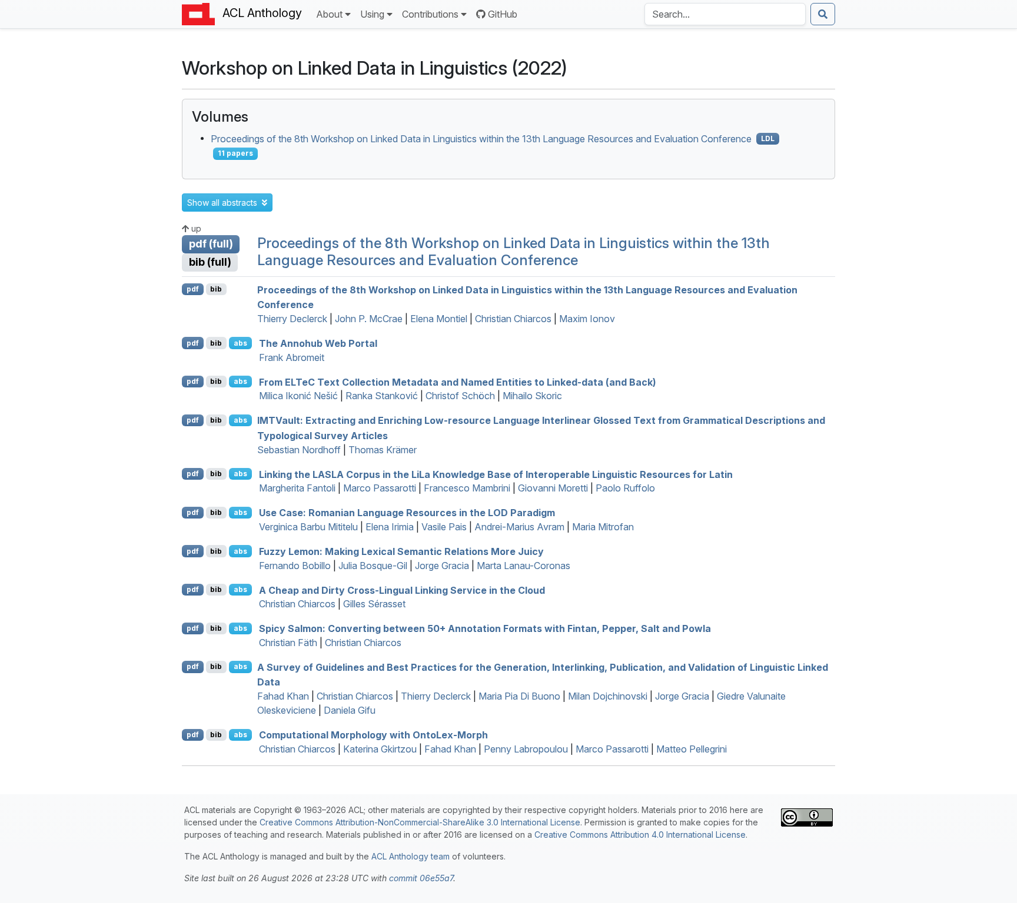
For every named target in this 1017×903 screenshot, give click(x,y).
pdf (193, 289)
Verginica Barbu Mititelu (308, 527)
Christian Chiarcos (513, 319)
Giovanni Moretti (553, 488)
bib (216, 289)
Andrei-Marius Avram (519, 527)
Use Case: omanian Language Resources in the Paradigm (407, 513)
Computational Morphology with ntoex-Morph (373, 735)
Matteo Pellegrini (691, 749)
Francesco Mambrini (467, 488)
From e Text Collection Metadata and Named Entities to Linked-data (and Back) (457, 381)
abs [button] (240, 343)
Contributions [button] (430, 14)
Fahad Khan (283, 696)
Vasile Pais (444, 527)
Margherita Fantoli (297, 488)
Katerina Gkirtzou (380, 749)
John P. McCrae (369, 319)
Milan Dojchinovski (607, 696)
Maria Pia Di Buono (519, 696)
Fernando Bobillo (295, 565)
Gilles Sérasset (374, 604)
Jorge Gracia (442, 565)
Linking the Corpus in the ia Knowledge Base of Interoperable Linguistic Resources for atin (496, 474)
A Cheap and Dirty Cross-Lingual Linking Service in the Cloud (402, 590)
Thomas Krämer (382, 450)
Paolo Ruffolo (625, 488)
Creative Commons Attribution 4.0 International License (640, 835)
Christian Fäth (288, 642)
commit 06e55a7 (421, 878)
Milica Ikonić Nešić (298, 396)
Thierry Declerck (292, 319)
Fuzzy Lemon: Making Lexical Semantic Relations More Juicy (401, 551)
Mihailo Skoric (532, 396)
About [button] (329, 14)
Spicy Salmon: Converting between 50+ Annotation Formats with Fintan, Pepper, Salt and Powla (485, 628)
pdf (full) (211, 244)
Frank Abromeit (291, 357)
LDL (768, 138)
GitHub (502, 14)
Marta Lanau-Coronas (523, 565)
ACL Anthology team (410, 856)
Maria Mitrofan (603, 527)
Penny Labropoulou (526, 749)
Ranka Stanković (381, 396)
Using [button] (372, 14)
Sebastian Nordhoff (299, 450)
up (195, 228)
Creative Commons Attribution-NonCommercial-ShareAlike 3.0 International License (420, 822)
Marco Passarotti (379, 488)
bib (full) (210, 262)
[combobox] (725, 14)
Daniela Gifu (349, 710)
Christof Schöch (460, 396)
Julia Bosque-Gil (372, 565)
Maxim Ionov (587, 319)
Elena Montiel (438, 319)
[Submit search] (822, 14)
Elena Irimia (389, 527)
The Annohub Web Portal (318, 343)
